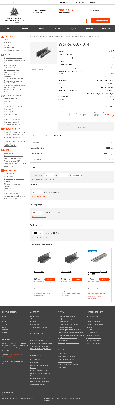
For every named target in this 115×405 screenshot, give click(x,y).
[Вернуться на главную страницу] (14, 22)
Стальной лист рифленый (38, 341)
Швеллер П (90, 330)
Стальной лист (37, 334)
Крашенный (34, 362)
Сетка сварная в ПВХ (65, 362)
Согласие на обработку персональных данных (19, 398)
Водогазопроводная (65, 327)
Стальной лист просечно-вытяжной (41, 343)
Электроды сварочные (37, 384)
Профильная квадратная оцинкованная (71, 335)
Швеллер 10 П (39, 272)
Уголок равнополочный (94, 322)
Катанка (33, 322)
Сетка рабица (62, 354)
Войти (92, 2)
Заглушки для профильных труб (68, 343)
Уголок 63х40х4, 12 (37, 69)
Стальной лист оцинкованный (40, 338)
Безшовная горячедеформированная (70, 332)
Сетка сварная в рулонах (66, 356)
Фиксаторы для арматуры (38, 327)
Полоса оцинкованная (93, 343)
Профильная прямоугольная (67, 319)
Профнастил (36, 356)
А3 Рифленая (34, 316)
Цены (73, 29)
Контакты (106, 29)
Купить (108, 114)
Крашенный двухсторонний (39, 365)
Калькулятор (57, 135)
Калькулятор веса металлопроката (39, 11)
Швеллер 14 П (66, 272)
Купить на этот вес (38, 196)
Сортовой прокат (41, 36)
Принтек (33, 368)
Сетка (61, 350)
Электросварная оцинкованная (68, 324)
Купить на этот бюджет (40, 237)
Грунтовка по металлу (37, 379)
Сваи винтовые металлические (40, 373)
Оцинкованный (35, 360)
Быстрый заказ (68, 125)
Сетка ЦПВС (62, 367)
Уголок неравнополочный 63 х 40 (77, 36)
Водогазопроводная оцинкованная (69, 330)
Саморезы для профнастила (39, 381)
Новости (25, 29)
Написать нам (63, 2)
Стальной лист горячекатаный (40, 346)
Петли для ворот (35, 376)
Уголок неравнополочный (57, 36)
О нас (9, 29)
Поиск (83, 21)
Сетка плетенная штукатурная (68, 365)
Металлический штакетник (39, 371)
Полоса (88, 319)
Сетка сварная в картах (66, 359)
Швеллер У (90, 327)
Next (113, 275)
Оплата (45, 135)
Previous (30, 275)
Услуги (57, 29)
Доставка (90, 29)
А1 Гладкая (33, 319)
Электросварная (63, 322)
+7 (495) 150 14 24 (15, 355)
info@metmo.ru (12, 357)
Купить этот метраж (39, 217)
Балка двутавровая (92, 335)
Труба (61, 312)
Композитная (34, 324)
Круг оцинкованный (93, 341)
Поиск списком (101, 21)
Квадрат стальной (92, 316)
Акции (41, 29)
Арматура (34, 312)
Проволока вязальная (93, 338)
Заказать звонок (64, 12)
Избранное (80, 2)
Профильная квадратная (66, 316)
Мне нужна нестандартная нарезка (45, 179)
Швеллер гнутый (91, 332)
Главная (32, 36)
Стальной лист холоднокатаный (40, 349)
